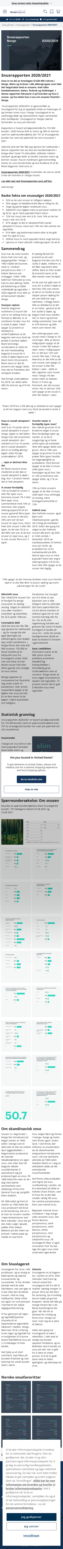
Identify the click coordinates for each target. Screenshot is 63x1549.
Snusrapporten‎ (23, 24)
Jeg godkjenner (30, 1517)
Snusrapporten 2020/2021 (15, 170)
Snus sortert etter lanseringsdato (28, 3)
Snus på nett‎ (7, 24)
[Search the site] (43, 12)
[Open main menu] (5, 12)
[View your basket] (56, 12)
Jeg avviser (30, 1526)
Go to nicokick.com (30, 779)
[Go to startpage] (20, 11)
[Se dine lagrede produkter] (49, 12)
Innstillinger (30, 1535)
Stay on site (30, 789)
